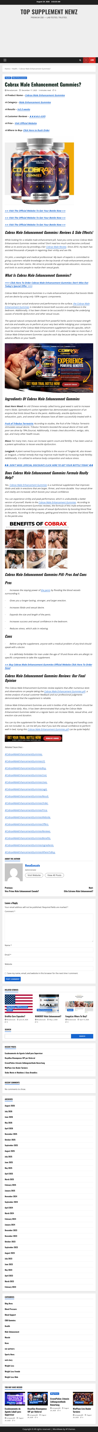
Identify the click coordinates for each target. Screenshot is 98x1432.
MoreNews (58, 1429)
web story (8, 1360)
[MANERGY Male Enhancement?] (49, 1003)
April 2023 (9, 1275)
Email (8, 954)
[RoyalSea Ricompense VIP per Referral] (37, 1398)
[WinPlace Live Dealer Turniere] (83, 1398)
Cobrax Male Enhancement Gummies (45, 95)
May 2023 (8, 1269)
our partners (10, 1348)
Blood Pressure (11, 1309)
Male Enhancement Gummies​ (35, 102)
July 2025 (8, 1156)
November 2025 (11, 1134)
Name (8, 945)
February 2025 (10, 1184)
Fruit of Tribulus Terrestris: (19, 423)
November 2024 (11, 1196)
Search (8, 1029)
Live (92, 60)
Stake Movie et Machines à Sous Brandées (21, 1072)
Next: (78, 889)
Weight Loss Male (11, 1377)
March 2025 (9, 1179)
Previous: (22, 889)
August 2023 (10, 1253)
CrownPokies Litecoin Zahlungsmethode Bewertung (25, 1062)
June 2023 (9, 1264)
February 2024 (10, 1219)
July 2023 (8, 1258)
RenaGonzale (12, 90)
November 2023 (11, 1236)
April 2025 (9, 1173)
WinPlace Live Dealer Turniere (16, 1067)
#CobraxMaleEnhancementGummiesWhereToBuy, (30, 852)
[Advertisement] (49, 37)
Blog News (11, 1007)
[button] (5, 60)
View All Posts (54, 875)
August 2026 (10, 1105)
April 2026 (9, 1128)
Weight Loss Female (12, 1371)
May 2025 (8, 1168)
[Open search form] (80, 60)
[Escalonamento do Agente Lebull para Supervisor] (15, 1398)
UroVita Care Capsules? (15, 1016)
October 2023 (10, 1241)
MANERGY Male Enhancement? (48, 1016)
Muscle (7, 1337)
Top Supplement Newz (49, 11)
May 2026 (8, 1122)
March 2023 (9, 1281)
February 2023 (10, 1286)
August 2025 (10, 1151)
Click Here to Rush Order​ (36, 130)
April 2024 (9, 1207)
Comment (10, 911)
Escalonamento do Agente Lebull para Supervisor (24, 1053)
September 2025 (11, 1145)
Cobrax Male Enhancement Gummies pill (64, 691)
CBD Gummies (22, 1007)
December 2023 (11, 1230)
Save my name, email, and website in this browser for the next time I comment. (42, 973)
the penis (45, 590)
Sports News (9, 1354)
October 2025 (10, 1139)
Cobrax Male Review (56, 246)
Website (8, 964)
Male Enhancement (19, 78)
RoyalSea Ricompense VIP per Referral (20, 1058)
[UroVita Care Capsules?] (19, 1003)
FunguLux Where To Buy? (76, 1016)
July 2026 (8, 1111)
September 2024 (11, 1201)
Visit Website (34, 875)
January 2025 (10, 1190)
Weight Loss (9, 1365)
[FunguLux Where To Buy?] (79, 1003)
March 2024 (9, 1213)
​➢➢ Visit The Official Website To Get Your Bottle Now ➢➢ (35, 224)
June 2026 (9, 1117)
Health (7, 78)
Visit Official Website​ (26, 123)
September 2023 (11, 1247)
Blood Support (10, 1314)
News (7, 1343)
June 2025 (9, 1162)
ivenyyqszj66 (11, 1418)
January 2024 (10, 1224)
